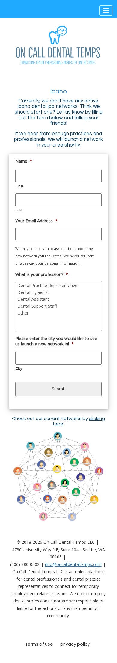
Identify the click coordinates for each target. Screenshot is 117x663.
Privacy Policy (75, 644)
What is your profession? (41, 274)
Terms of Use (39, 644)
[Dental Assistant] (59, 299)
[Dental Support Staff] (59, 306)
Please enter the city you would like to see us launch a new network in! (56, 341)
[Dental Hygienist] (59, 292)
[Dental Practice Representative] (59, 285)
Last (19, 209)
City (19, 368)
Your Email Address (36, 220)
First (19, 186)
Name (23, 161)
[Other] (59, 312)
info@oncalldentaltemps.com (73, 564)
